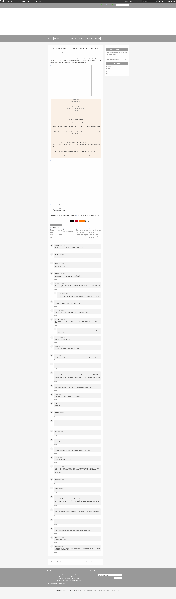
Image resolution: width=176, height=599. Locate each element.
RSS (107, 73)
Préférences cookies (115, 590)
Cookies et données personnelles (104, 590)
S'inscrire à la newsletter (56, 225)
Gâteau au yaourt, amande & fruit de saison (118, 52)
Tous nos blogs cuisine (128, 1)
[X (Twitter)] (137, 1)
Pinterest (108, 71)
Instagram (90, 38)
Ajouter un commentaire (61, 241)
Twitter (108, 68)
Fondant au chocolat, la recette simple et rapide (119, 56)
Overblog (96, 588)
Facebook (108, 66)
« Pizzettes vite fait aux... (57, 561)
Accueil (49, 38)
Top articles (78, 590)
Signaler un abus (89, 590)
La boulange (72, 38)
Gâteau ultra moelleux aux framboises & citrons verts (120, 59)
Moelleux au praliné (111, 54)
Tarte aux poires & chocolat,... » (92, 561)
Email (89, 575)
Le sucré (56, 38)
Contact (97, 38)
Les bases (81, 38)
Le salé (64, 38)
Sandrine (64, 590)
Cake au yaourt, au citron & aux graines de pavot (119, 57)
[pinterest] (139, 1)
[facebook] (135, 1)
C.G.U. (95, 590)
